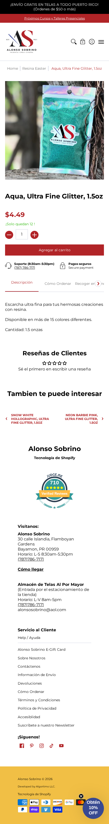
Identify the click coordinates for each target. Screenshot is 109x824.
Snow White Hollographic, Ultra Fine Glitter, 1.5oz (30, 419)
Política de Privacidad (37, 708)
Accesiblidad (29, 717)
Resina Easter (34, 68)
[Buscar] (73, 42)
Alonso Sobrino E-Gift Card (41, 649)
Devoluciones (30, 683)
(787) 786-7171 (24, 267)
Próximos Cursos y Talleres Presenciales (54, 18)
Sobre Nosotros (31, 658)
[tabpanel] (54, 314)
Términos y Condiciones (39, 700)
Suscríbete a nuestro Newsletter (46, 725)
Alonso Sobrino (29, 779)
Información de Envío (37, 674)
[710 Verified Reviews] (54, 511)
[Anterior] (11, 283)
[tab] (22, 284)
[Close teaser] (81, 796)
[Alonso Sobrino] (21, 42)
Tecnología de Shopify (54, 458)
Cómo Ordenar (31, 691)
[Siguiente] (98, 283)
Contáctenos (29, 666)
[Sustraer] (9, 235)
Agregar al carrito (54, 250)
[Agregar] (34, 235)
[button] (82, 42)
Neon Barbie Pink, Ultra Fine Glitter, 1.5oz (81, 419)
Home (12, 68)
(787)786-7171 (31, 559)
